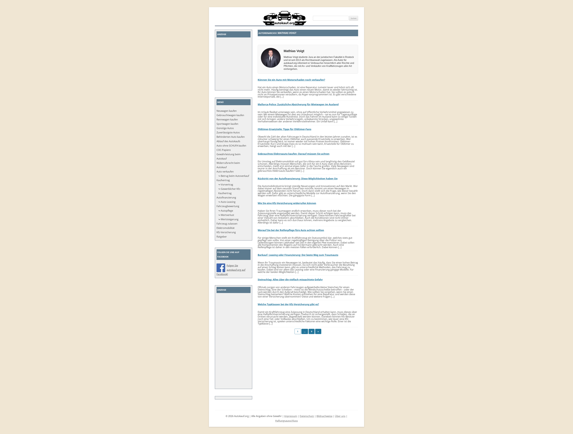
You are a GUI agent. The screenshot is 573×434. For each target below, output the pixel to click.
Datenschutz (307, 416)
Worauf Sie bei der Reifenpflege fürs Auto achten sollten (291, 230)
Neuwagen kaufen (227, 110)
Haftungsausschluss (286, 420)
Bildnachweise (324, 416)
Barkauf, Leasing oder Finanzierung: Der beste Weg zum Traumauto (298, 255)
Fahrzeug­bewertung (228, 206)
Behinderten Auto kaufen (231, 136)
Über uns (340, 416)
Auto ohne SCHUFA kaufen (231, 145)
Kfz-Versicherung (226, 232)
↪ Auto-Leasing (226, 201)
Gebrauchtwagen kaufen (230, 115)
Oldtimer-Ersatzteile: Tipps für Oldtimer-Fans (284, 129)
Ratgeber (222, 236)
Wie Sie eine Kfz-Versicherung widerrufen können (287, 203)
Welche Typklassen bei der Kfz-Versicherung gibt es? (288, 304)
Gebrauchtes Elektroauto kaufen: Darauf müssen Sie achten (293, 153)
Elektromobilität (226, 228)
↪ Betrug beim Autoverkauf (233, 176)
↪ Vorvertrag (225, 184)
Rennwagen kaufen (227, 119)
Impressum (290, 416)
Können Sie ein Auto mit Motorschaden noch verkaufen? (291, 79)
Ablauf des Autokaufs (228, 141)
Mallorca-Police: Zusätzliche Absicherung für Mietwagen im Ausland (298, 104)
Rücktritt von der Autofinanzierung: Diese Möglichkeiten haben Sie (298, 178)
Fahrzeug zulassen (227, 223)
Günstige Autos (225, 128)
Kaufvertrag (223, 180)
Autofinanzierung (226, 197)
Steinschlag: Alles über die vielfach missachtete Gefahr (290, 279)
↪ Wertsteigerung (228, 219)
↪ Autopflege (225, 210)
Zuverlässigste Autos (228, 132)
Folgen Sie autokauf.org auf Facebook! (231, 270)
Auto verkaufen (225, 171)
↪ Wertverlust (226, 215)
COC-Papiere (224, 150)
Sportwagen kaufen (227, 123)
